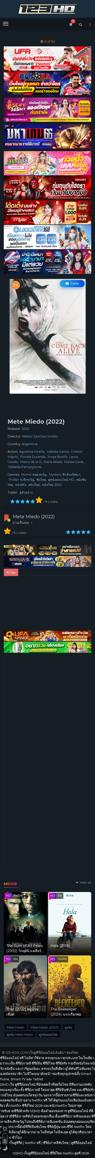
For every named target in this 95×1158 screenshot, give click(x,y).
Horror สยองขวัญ (34, 474)
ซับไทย (41, 480)
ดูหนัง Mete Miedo (20, 1034)
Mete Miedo (16, 1027)
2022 (25, 429)
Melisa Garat (73, 462)
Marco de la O (30, 462)
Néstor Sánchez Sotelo (40, 436)
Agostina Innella (31, 452)
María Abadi (53, 462)
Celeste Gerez (58, 452)
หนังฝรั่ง (20, 485)
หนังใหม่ (34, 485)
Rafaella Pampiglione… (25, 467)
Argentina (29, 444)
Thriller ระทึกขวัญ (21, 480)
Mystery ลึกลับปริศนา (64, 474)
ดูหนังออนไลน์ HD (61, 480)
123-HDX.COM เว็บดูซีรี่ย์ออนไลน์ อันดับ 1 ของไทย (42, 1052)
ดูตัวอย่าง (26, 492)
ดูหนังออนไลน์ (48, 1034)
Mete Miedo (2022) (34, 517)
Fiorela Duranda (32, 457)
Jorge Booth (57, 457)
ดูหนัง (68, 1027)
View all (85, 882)
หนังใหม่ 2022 (52, 485)
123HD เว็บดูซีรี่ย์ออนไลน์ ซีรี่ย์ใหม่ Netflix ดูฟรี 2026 (47, 8)
